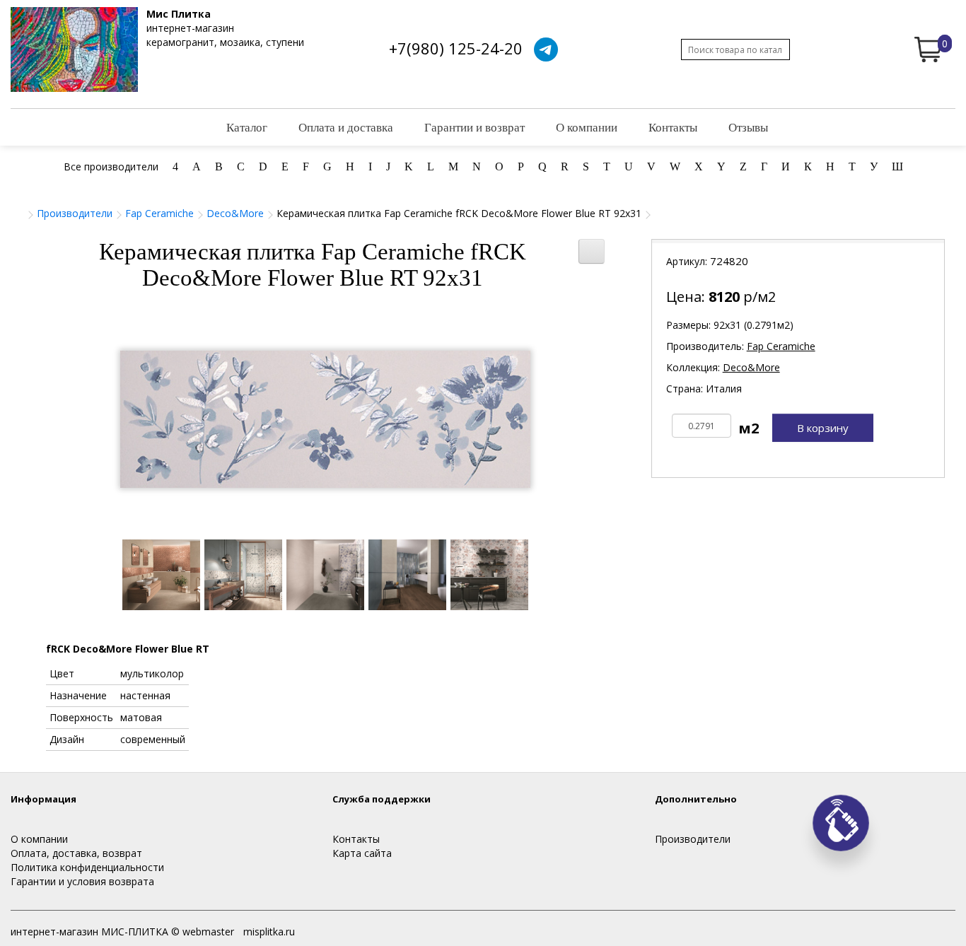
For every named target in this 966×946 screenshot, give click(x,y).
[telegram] (546, 49)
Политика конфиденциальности (87, 867)
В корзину (823, 428)
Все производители (111, 166)
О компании (586, 127)
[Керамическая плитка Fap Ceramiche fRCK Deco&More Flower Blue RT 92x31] (325, 419)
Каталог (246, 127)
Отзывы (748, 127)
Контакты (672, 127)
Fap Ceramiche (159, 213)
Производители (74, 213)
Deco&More (235, 213)
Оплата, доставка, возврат (76, 853)
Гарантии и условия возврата (82, 881)
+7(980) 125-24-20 (456, 48)
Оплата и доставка (345, 127)
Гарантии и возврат (474, 127)
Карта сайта (362, 853)
